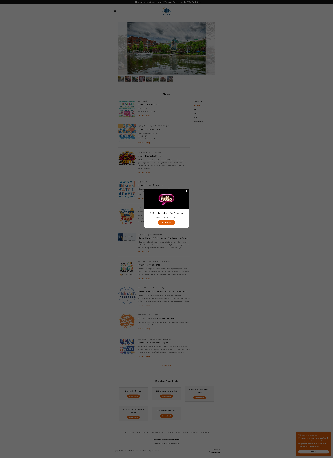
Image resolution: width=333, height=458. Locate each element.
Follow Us (166, 222)
